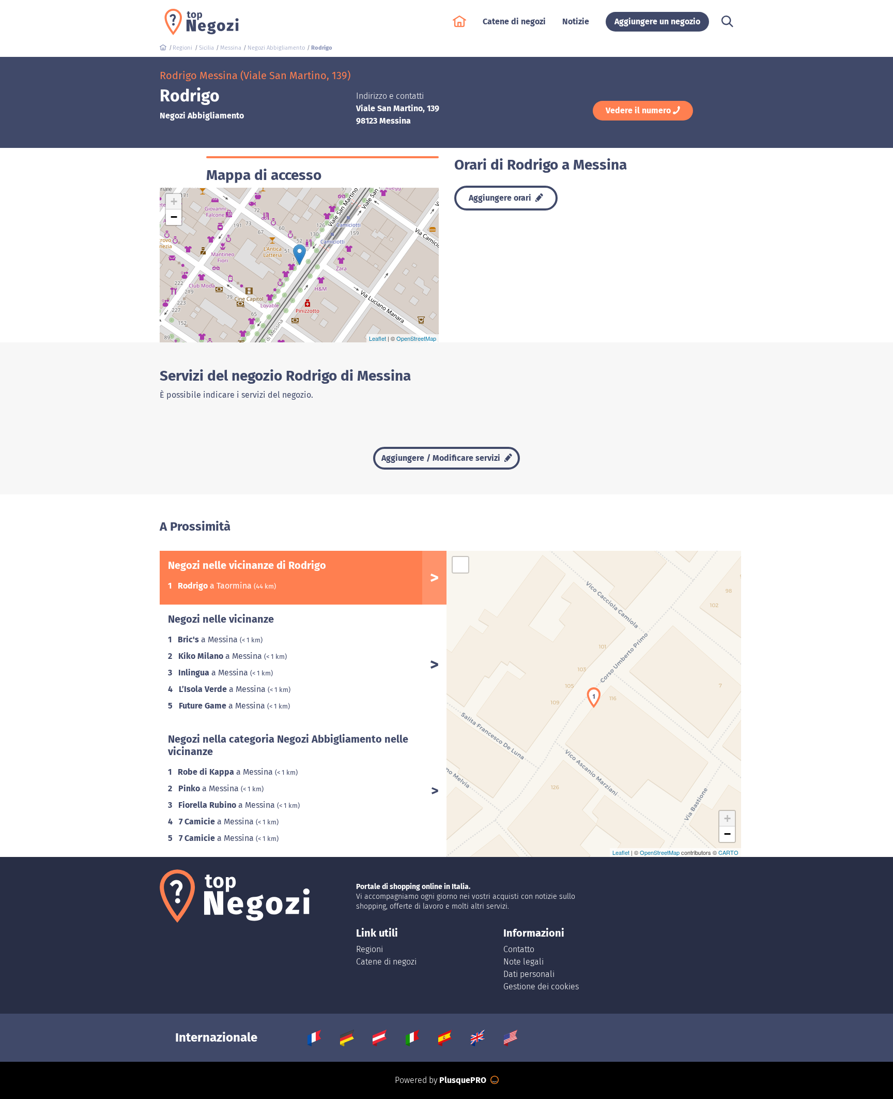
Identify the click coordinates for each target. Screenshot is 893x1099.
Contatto (518, 949)
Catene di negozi (386, 962)
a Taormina (216, 586)
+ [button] (174, 201)
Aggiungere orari (501, 198)
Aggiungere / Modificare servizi (441, 458)
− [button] (174, 216)
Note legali (523, 962)
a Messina (209, 639)
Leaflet (377, 338)
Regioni (369, 949)
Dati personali (529, 974)
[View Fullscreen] (460, 565)
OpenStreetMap (416, 338)
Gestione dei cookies (541, 986)
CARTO (728, 852)
